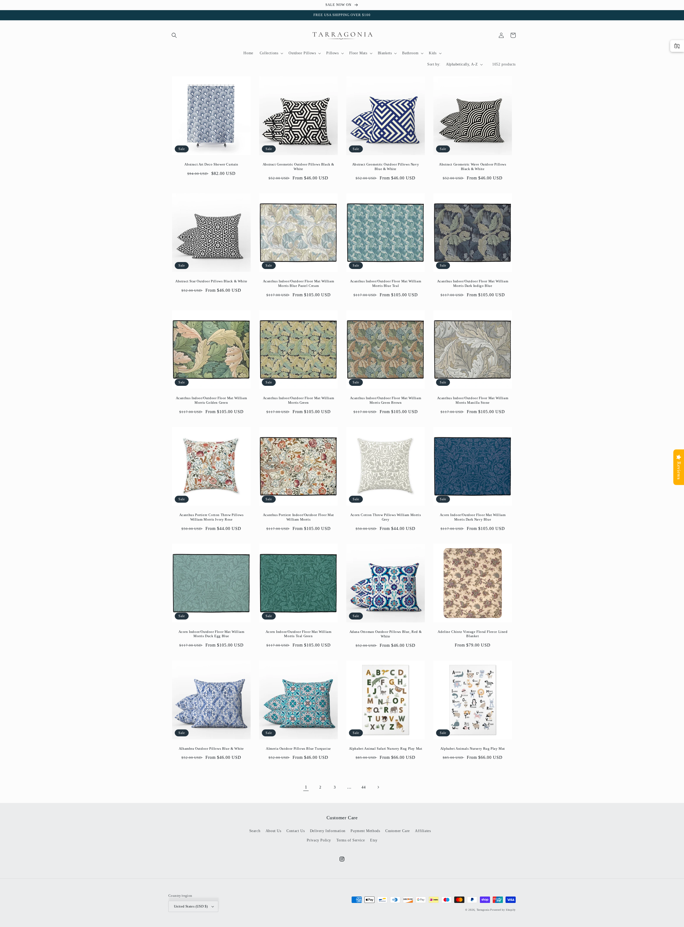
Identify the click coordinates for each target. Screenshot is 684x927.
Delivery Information (327, 831)
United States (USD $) (191, 906)
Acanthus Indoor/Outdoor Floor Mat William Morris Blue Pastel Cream (298, 283)
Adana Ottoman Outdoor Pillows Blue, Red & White (385, 634)
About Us (273, 831)
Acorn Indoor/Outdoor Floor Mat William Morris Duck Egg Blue (211, 634)
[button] (174, 35)
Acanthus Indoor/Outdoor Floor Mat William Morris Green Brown (385, 400)
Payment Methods (365, 831)
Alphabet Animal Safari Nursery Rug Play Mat (385, 749)
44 (364, 787)
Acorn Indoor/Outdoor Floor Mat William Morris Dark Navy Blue (473, 517)
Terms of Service (350, 840)
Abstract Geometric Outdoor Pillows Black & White (298, 166)
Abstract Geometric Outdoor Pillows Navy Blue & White (385, 166)
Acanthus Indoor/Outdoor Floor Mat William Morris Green (298, 400)
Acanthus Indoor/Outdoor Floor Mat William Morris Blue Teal (385, 283)
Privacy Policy (319, 840)
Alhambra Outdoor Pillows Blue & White (211, 749)
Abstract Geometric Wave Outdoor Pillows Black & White (472, 166)
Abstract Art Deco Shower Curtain (211, 164)
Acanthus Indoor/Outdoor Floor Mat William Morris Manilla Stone (472, 400)
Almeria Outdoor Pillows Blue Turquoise (298, 749)
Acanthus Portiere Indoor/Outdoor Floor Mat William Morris (298, 517)
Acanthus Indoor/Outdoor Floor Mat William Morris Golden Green (211, 400)
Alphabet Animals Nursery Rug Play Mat (472, 749)
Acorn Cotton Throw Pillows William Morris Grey (385, 517)
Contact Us (295, 831)
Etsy (373, 840)
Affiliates (423, 831)
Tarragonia (483, 909)
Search (255, 831)
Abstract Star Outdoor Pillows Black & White (211, 281)
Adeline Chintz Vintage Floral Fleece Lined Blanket (472, 634)
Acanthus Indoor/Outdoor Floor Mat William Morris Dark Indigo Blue (472, 283)
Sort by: (433, 64)
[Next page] (378, 787)
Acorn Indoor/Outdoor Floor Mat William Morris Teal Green (299, 634)
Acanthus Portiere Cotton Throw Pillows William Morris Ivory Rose (211, 517)
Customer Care (397, 831)
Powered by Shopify (503, 909)
